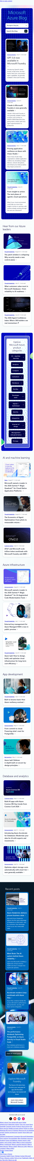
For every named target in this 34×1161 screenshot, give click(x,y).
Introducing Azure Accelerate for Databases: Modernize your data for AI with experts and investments (16, 837)
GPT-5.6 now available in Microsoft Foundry (16, 60)
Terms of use (18, 1158)
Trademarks (25, 1158)
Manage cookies (9, 1158)
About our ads (12, 1160)
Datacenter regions (13, 1124)
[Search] (25, 31)
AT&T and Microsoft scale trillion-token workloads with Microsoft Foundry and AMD (16, 551)
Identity (15, 412)
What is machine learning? (19, 1144)
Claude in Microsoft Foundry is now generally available (17, 108)
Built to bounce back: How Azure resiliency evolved (15, 701)
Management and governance (16, 434)
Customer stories (9, 546)
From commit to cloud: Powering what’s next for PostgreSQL (14, 731)
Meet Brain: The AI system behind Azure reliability (15, 956)
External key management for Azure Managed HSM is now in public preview (16, 626)
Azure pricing (25, 1126)
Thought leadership (12, 187)
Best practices (8, 757)
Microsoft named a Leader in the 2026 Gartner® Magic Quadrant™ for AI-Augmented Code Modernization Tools (16, 594)
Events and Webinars (12, 1140)
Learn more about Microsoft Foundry (17, 1101)
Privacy (2, 1158)
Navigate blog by (13, 25)
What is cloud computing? (24, 1142)
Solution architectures (11, 1132)
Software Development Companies (10, 1136)
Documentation (13, 1138)
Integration (15, 418)
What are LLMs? (22, 1146)
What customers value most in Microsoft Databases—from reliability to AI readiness (16, 288)
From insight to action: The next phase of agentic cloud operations (17, 194)
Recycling (5, 1160)
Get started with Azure (15, 1122)
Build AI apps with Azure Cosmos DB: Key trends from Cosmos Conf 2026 (16, 804)
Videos (14, 1142)
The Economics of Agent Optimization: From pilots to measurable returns (16, 519)
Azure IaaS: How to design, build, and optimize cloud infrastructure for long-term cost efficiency (15, 660)
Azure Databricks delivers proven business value (17, 914)
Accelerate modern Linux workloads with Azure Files (17, 995)
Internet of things (15, 425)
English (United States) (6, 1150)
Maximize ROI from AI (6, 1130)
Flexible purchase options (16, 1128)
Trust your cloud (24, 1124)
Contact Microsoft (25, 1156)
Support (20, 1132)
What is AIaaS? (13, 1146)
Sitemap (17, 1156)
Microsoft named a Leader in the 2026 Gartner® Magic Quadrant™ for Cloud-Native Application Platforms (16, 487)
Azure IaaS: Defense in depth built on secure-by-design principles (15, 762)
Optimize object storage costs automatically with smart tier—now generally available (17, 869)
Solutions (15, 1130)
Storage (15, 441)
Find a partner (4, 1138)
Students (2, 1140)
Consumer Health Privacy (7, 1156)
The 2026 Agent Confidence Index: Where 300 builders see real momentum (16, 320)
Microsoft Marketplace (27, 1136)
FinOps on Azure (28, 1128)
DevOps (15, 389)
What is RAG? (10, 1148)
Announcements (11, 54)
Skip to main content (6, 1)
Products (18, 1126)
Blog (19, 1138)
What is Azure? (4, 1122)
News (6, 480)
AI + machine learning (15, 357)
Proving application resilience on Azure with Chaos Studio (16, 151)
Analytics (16, 364)
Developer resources (27, 1138)
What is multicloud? (5, 1144)
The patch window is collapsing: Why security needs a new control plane (17, 257)
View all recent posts (14, 1053)
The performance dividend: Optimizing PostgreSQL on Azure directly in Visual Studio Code (16, 1037)
